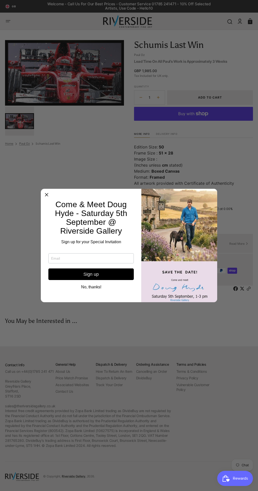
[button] (47, 195)
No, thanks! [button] (91, 287)
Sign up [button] (91, 274)
